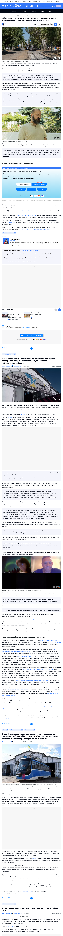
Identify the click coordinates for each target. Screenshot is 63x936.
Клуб (59, 6)
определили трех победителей (25, 619)
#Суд (4, 729)
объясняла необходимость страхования (19, 689)
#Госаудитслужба (28, 729)
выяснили (58, 642)
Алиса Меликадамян (17, 741)
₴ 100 (21, 189)
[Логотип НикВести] (33, 6)
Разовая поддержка (23, 184)
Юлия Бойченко (8, 23)
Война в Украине (7, 1)
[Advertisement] (31, 288)
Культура (40, 1)
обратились (48, 865)
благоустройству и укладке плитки (26, 215)
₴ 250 (31, 189)
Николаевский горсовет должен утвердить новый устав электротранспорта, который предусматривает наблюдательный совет (30, 253)
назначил (34, 858)
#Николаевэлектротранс (8, 232)
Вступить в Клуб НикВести (32, 335)
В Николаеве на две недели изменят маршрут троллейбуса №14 (20, 261)
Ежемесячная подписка (39, 184)
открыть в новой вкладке (56, 366)
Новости (8, 15)
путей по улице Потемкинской (28, 210)
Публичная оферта (18, 201)
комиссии (23, 414)
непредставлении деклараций (49, 640)
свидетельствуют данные (9, 71)
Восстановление (15, 1)
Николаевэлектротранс (30, 250)
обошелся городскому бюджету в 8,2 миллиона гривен (34, 229)
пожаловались (27, 891)
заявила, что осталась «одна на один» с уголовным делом (32, 680)
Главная (4, 15)
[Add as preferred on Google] (26, 6)
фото (42, 11)
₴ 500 (41, 189)
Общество (13, 15)
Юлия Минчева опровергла (26, 656)
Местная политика (55, 1)
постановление (21, 794)
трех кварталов (10, 222)
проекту (10, 417)
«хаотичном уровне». (16, 717)
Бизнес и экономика (33, 1)
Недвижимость (46, 1)
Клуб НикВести (8, 171)
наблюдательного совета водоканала (32, 593)
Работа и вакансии (24, 1)
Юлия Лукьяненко (17, 366)
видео (49, 11)
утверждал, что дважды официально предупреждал (38, 669)
